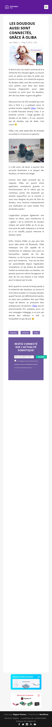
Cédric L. (16, 42)
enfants (25, 332)
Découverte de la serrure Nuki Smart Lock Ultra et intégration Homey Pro (25, 421)
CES (35, 42)
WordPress (44, 714)
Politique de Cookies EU (26, 721)
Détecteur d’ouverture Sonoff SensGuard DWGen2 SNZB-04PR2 (25, 563)
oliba (36, 332)
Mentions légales (12, 718)
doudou (13, 332)
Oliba (33, 108)
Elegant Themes (19, 714)
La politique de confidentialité (33, 718)
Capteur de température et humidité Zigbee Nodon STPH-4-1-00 (25, 490)
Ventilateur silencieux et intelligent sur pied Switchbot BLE (26, 632)
